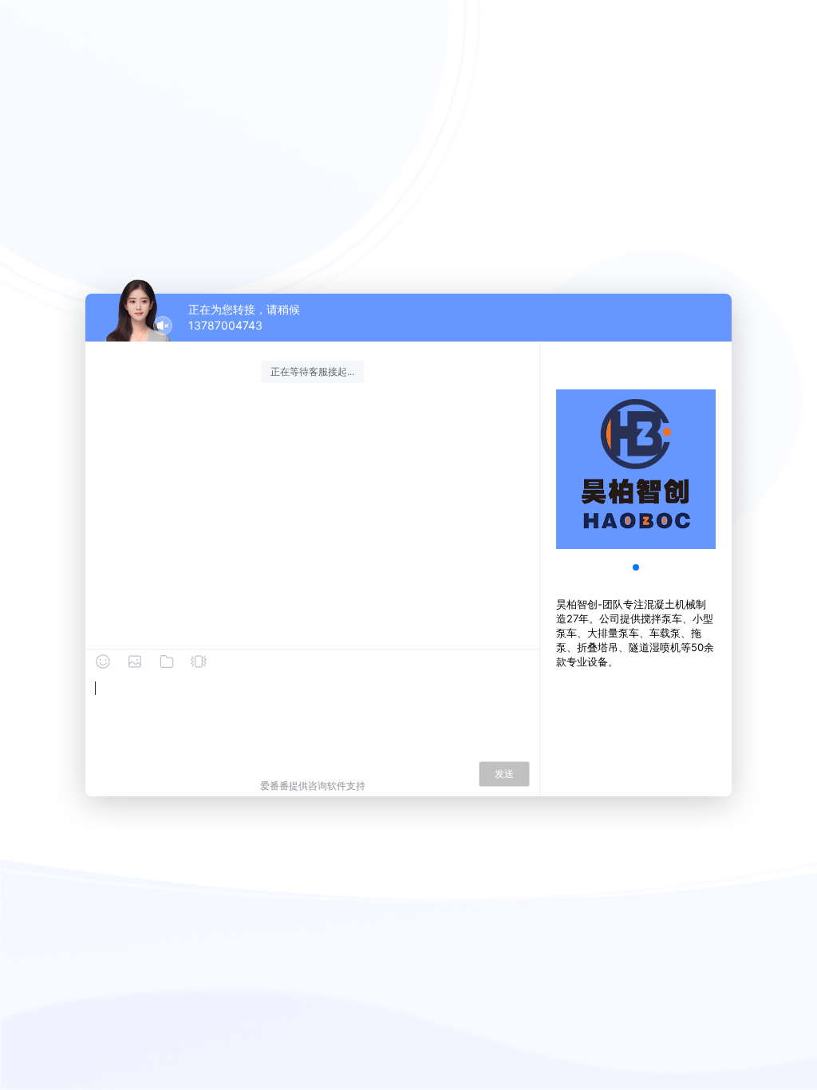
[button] (636, 567)
